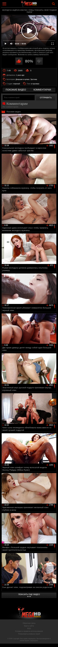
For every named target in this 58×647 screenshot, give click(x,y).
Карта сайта (29, 626)
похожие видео (16, 90)
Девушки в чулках (22, 79)
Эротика (33, 79)
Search (53, 3)
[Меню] (4, 4)
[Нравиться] (19, 61)
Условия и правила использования (29, 631)
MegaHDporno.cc (37, 4)
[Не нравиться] (39, 61)
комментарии (42, 90)
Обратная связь (29, 623)
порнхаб (16, 84)
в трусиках (35, 84)
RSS (29, 629)
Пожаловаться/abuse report (29, 634)
